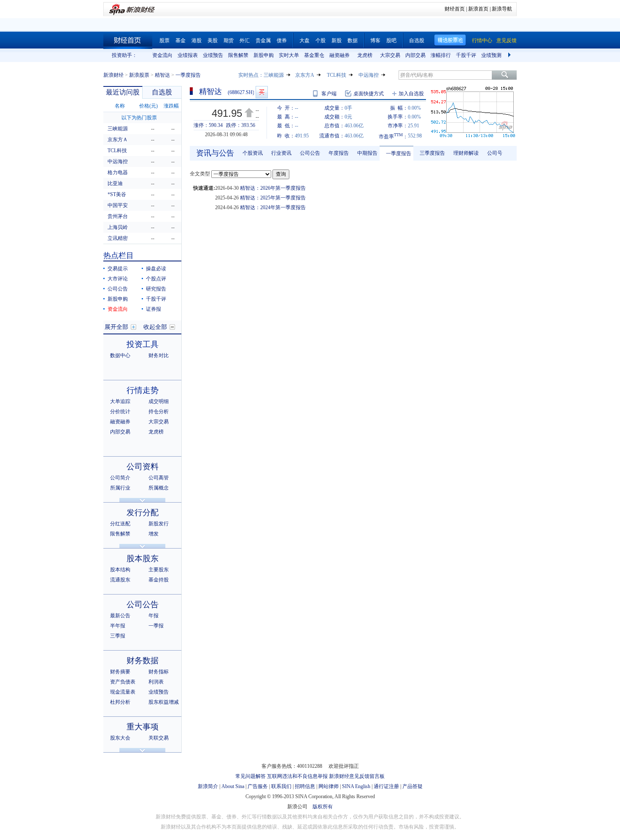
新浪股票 (139, 75)
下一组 (510, 55)
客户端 (329, 94)
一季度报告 (398, 153)
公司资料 (143, 466)
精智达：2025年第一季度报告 (273, 198)
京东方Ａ (118, 140)
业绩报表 (188, 55)
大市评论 (118, 279)
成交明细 (158, 401)
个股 (320, 40)
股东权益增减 (163, 702)
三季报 (117, 636)
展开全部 (116, 327)
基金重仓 (314, 55)
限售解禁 (238, 55)
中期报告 (367, 153)
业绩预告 (213, 55)
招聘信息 (305, 786)
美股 (213, 40)
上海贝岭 (118, 227)
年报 (153, 616)
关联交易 (158, 738)
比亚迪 (115, 183)
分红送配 (120, 524)
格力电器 (118, 172)
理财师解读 (466, 153)
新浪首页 (478, 9)
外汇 (245, 40)
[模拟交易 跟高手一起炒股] (262, 92)
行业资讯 (281, 153)
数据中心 (120, 355)
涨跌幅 (171, 106)
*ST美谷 (117, 194)
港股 (196, 40)
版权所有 (323, 807)
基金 (180, 40)
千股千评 (466, 55)
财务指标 (158, 672)
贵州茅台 (118, 216)
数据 (353, 40)
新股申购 (263, 55)
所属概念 (158, 488)
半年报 (117, 626)
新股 (337, 40)
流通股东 (120, 580)
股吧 (391, 40)
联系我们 (281, 786)
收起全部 (155, 327)
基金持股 (158, 580)
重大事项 (143, 726)
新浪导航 (502, 9)
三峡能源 (274, 75)
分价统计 (120, 411)
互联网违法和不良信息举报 (297, 776)
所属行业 (120, 488)
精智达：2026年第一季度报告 (273, 188)
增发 (153, 534)
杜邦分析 (120, 702)
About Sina (232, 786)
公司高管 (158, 478)
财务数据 (143, 660)
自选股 (416, 40)
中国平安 (118, 205)
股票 (164, 40)
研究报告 (156, 289)
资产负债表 (122, 682)
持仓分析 (158, 411)
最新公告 (120, 616)
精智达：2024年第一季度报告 (273, 207)
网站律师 (328, 786)
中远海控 (369, 75)
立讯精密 (118, 238)
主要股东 (158, 570)
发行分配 (143, 512)
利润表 (156, 682)
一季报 (156, 626)
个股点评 (156, 279)
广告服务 (258, 786)
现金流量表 (122, 692)
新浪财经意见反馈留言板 (357, 776)
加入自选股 (411, 94)
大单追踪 (120, 401)
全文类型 (200, 174)
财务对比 (158, 355)
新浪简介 (208, 786)
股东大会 (120, 738)
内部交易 (415, 55)
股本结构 (120, 570)
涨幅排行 (441, 55)
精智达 (162, 75)
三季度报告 (432, 153)
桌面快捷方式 (368, 94)
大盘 (304, 40)
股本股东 (143, 558)
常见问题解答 (250, 776)
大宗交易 (390, 55)
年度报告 (339, 153)
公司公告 (118, 289)
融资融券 (339, 55)
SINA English (356, 786)
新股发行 (158, 524)
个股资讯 (253, 153)
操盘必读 (156, 269)
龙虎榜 (364, 55)
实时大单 (289, 55)
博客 (375, 40)
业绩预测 (491, 55)
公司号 (494, 153)
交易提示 (118, 269)
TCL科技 (336, 75)
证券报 (153, 309)
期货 (229, 40)
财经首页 (455, 9)
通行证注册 (386, 786)
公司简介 (120, 478)
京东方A (304, 75)
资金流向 (162, 55)
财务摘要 (120, 672)
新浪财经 (113, 75)
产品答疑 (412, 786)
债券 (282, 40)
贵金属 (263, 40)
